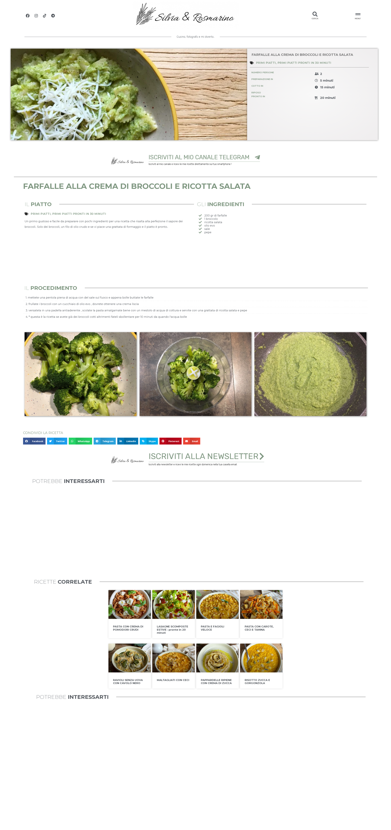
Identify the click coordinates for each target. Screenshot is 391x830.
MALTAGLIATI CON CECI (173, 680)
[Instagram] (36, 15)
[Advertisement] (281, 260)
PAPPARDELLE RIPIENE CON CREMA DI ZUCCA (216, 682)
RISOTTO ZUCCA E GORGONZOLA (257, 682)
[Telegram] (53, 15)
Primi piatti (266, 63)
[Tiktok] (44, 15)
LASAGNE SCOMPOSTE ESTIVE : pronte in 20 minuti (172, 629)
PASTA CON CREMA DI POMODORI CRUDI (128, 628)
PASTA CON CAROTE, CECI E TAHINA (259, 628)
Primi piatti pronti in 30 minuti (304, 63)
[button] (34, 441)
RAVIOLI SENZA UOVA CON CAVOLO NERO (128, 682)
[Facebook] (28, 15)
